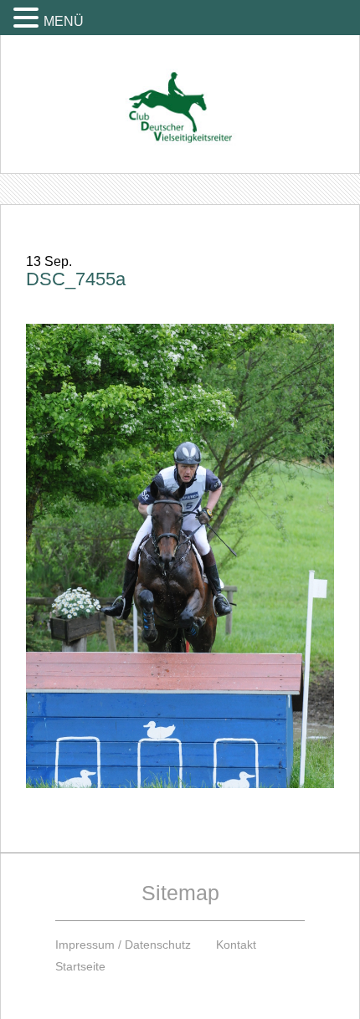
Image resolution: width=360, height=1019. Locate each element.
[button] (28, 17)
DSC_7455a (76, 279)
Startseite (80, 966)
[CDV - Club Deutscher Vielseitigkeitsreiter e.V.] (180, 91)
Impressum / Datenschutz (123, 944)
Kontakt (236, 944)
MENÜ (64, 21)
